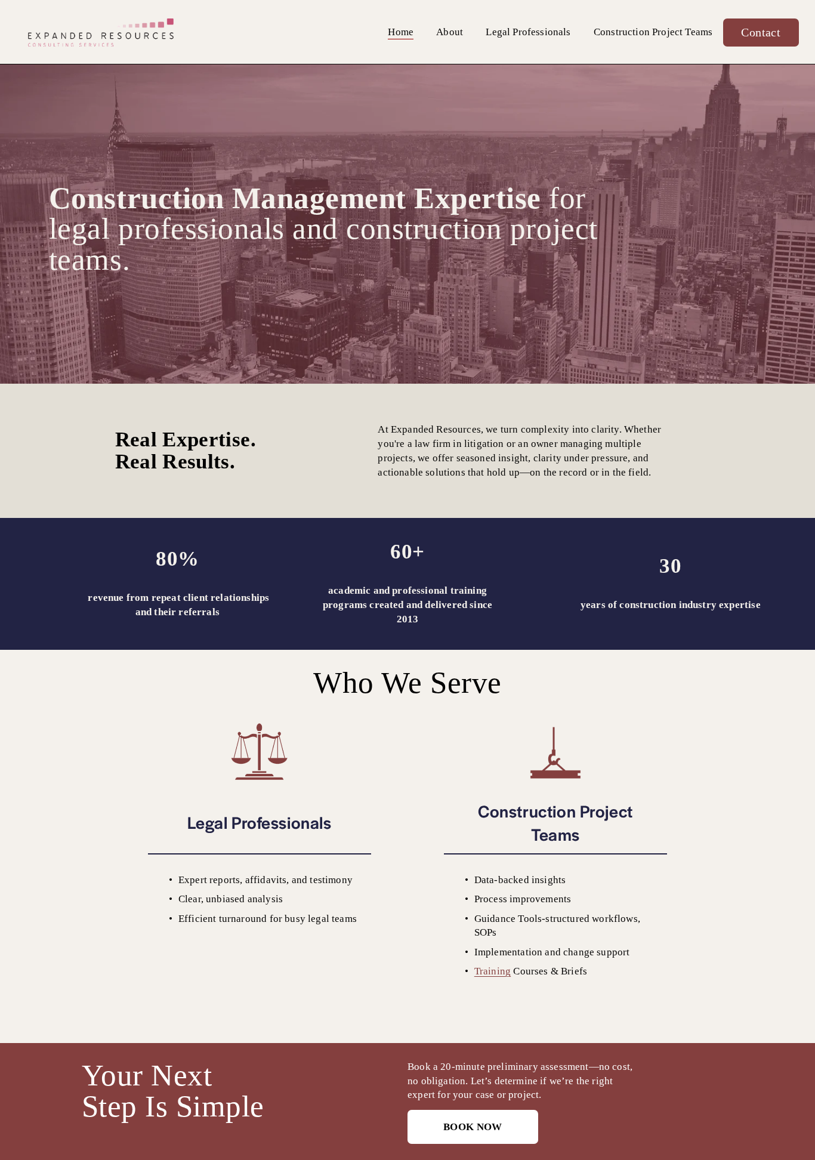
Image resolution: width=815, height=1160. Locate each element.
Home (400, 32)
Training (492, 971)
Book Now (472, 1127)
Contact (760, 32)
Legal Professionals (528, 32)
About (449, 32)
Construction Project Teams (653, 32)
